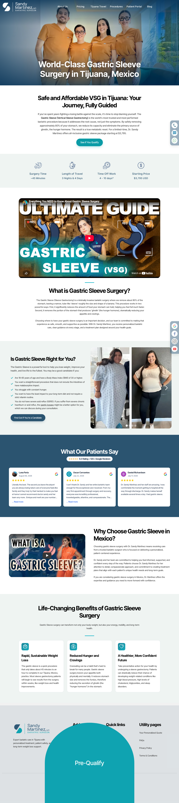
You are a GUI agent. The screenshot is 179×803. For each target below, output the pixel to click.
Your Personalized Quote (150, 732)
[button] (63, 6)
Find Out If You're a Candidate (28, 417)
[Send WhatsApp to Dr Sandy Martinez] (175, 141)
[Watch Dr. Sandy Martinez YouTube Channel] (175, 349)
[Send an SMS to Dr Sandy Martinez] (175, 133)
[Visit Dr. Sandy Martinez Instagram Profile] (175, 341)
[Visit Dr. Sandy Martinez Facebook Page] (175, 334)
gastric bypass (47, 405)
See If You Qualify (89, 142)
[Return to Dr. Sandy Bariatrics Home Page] (19, 6)
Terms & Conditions (148, 755)
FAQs (141, 740)
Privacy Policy (145, 748)
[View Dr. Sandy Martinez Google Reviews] (175, 326)
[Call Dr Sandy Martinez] (175, 125)
